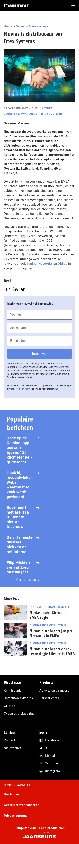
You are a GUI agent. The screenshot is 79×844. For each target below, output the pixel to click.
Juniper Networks (39, 263)
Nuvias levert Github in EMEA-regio (48, 615)
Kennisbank (12, 690)
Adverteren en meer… (54, 690)
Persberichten (49, 698)
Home (8, 26)
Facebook (52, 740)
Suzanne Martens (17, 123)
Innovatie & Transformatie (50, 607)
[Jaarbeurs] (39, 835)
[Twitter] (23, 289)
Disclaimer (11, 794)
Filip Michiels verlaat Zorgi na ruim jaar (18, 567)
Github (62, 263)
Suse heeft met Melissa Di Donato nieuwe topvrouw (18, 517)
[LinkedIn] (15, 289)
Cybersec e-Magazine (19, 713)
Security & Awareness (32, 26)
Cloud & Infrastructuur (48, 625)
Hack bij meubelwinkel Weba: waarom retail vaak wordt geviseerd (19, 484)
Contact (9, 740)
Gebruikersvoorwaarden (22, 805)
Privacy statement (17, 816)
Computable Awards (18, 698)
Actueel (48, 108)
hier (27, 389)
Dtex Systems (51, 113)
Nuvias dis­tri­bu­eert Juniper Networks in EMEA (51, 633)
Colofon (9, 706)
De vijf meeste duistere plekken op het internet (20, 544)
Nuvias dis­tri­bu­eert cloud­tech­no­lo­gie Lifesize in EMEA (52, 651)
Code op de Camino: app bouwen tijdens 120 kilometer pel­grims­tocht (19, 450)
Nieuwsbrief (12, 748)
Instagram (52, 771)
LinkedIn (51, 756)
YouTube (51, 763)
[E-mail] (8, 289)
